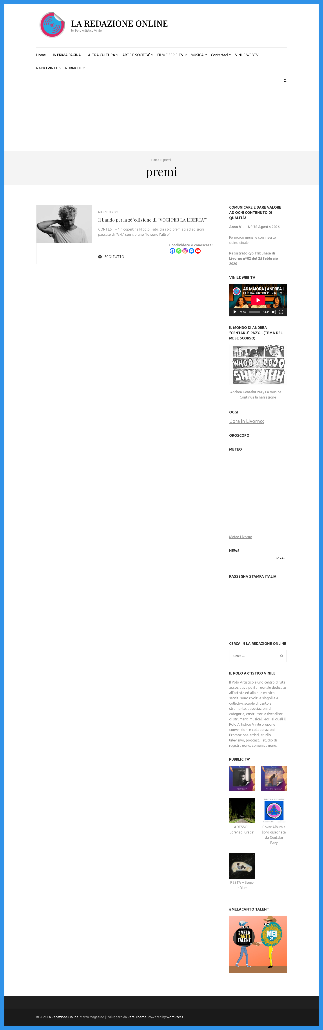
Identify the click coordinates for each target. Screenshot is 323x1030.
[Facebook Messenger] (191, 251)
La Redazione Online (119, 23)
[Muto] (274, 312)
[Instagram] (185, 251)
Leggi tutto (113, 257)
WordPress (174, 1017)
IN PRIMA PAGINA (67, 55)
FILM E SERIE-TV (170, 55)
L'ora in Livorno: (246, 421)
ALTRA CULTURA (101, 55)
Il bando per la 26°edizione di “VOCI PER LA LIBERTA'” (152, 220)
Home (41, 55)
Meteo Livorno (240, 537)
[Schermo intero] (281, 312)
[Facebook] (172, 251)
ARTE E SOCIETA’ (136, 55)
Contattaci (219, 55)
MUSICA (197, 55)
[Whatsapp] (178, 251)
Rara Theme (136, 1017)
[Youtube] (198, 251)
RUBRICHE (73, 68)
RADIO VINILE (47, 68)
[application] (258, 300)
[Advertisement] (161, 117)
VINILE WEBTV (247, 55)
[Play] (235, 312)
